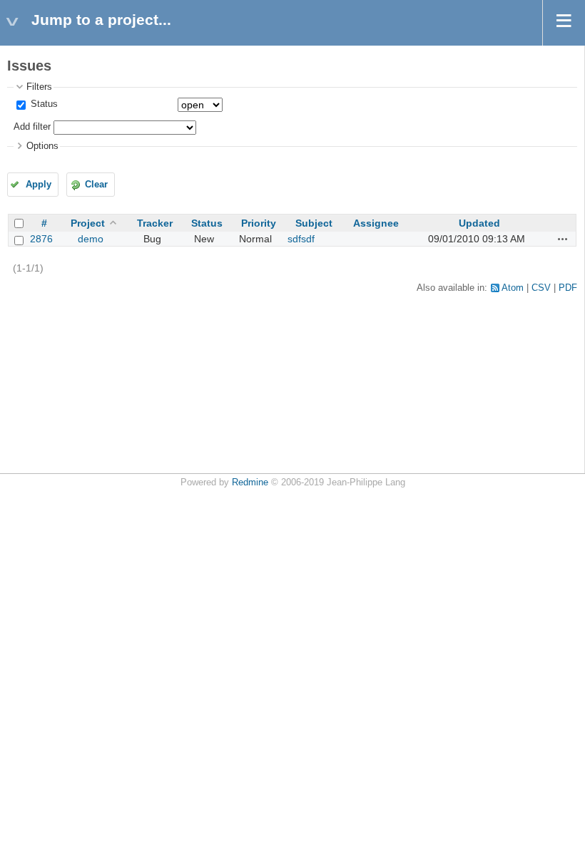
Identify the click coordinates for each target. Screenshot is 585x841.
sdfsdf (301, 238)
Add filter (32, 127)
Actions (563, 238)
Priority (258, 223)
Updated (479, 223)
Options (42, 146)
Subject (313, 223)
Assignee (376, 223)
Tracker (155, 223)
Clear (96, 185)
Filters (39, 87)
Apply (38, 185)
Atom (513, 288)
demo (90, 238)
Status (43, 104)
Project (88, 223)
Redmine (250, 482)
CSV (541, 288)
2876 (41, 238)
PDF (568, 288)
